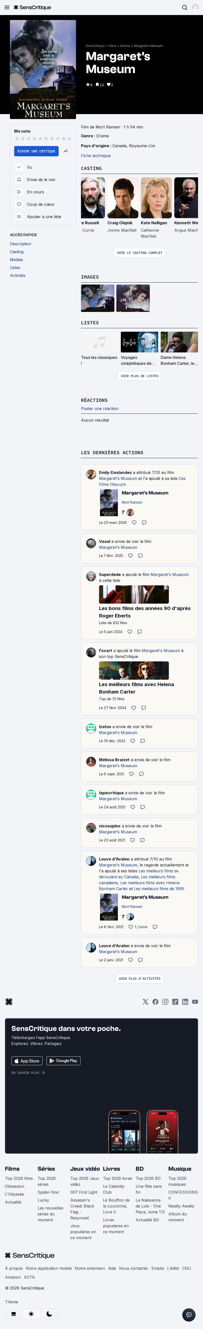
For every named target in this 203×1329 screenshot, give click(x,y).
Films (112, 46)
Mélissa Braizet (114, 759)
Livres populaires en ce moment (116, 1225)
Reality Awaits (181, 1206)
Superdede (110, 574)
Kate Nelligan (154, 222)
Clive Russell (86, 222)
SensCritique (95, 46)
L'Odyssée (14, 1194)
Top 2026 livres (117, 1178)
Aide (112, 1268)
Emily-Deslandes (115, 472)
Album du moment (177, 1216)
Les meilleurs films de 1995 (159, 888)
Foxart (105, 650)
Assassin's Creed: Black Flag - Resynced (82, 1209)
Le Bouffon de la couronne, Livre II (116, 1206)
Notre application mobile (49, 1268)
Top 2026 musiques (177, 1181)
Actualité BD (147, 1219)
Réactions (94, 400)
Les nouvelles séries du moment (50, 1214)
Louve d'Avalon (114, 859)
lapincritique (111, 792)
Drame (125, 46)
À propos (14, 1268)
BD (140, 1168)
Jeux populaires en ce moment (83, 1231)
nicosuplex (110, 825)
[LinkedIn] (185, 1003)
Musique (179, 1168)
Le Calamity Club (114, 1189)
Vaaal (104, 541)
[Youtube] (195, 1003)
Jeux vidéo (85, 1168)
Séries (46, 1168)
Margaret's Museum (148, 46)
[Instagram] (165, 1003)
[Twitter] (146, 1003)
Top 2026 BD (148, 1178)
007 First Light (83, 1192)
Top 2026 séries (47, 1181)
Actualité (13, 1202)
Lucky (43, 1200)
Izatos (105, 726)
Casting (91, 168)
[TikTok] (175, 1003)
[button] (195, 7)
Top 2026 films (19, 1178)
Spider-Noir (48, 1192)
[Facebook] (155, 1003)
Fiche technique (96, 155)
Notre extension (90, 1268)
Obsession (14, 1186)
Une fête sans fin (149, 1189)
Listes (90, 322)
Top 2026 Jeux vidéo (84, 1181)
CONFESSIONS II (183, 1195)
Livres (111, 1168)
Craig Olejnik (119, 222)
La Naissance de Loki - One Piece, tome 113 (150, 1206)
